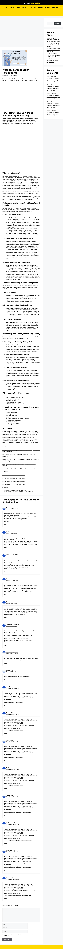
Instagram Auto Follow (12, 554)
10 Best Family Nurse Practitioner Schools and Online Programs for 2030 (53, 40)
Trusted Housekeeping (12, 652)
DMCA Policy (55, 7)
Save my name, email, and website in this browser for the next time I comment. (21, 934)
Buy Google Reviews (11, 878)
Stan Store (9, 579)
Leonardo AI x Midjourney (12, 624)
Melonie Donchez (10, 686)
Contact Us (47, 7)
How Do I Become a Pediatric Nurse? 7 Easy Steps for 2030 (53, 60)
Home (6, 7)
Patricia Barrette (10, 850)
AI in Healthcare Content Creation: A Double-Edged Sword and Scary (19, 468)
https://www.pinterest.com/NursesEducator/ (13, 481)
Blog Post (12, 7)
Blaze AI (23, 614)
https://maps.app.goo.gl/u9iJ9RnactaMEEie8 (20, 812)
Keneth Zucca (9, 740)
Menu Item (31, 11)
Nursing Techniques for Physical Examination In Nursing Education (18, 491)
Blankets (6, 521)
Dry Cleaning (9, 670)
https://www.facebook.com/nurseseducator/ (13, 475)
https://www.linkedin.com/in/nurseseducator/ (13, 484)
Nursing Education (8, 488)
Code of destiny (34, 544)
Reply (5, 524)
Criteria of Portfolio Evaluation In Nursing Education (15, 490)
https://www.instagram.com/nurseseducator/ (13, 478)
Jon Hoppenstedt (10, 822)
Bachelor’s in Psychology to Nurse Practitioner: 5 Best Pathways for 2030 (53, 50)
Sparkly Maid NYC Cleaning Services (22, 696)
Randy (7, 601)
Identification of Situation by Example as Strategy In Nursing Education (53, 80)
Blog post (6, 487)
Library (18, 7)
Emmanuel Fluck (10, 712)
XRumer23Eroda (51, 76)
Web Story (24, 7)
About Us (40, 7)
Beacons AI (7, 641)
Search (48, 20)
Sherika (8, 531)
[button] (31, 14)
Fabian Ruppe (9, 795)
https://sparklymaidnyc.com (16, 702)
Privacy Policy (33, 7)
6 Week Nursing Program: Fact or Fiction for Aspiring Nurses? (53, 45)
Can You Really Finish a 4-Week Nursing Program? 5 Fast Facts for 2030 (53, 55)
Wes (7, 507)
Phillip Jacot (9, 767)
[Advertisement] (21, 32)
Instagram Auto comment (10, 568)
